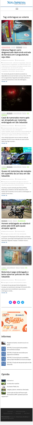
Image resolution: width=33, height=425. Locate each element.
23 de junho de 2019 (21, 280)
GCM (15, 234)
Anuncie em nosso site (7, 413)
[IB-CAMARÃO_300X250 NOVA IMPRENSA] (14, 311)
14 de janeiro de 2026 (21, 179)
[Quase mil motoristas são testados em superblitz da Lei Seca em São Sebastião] (16, 156)
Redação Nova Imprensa (8, 60)
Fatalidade (7, 131)
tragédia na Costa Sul (13, 134)
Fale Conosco (27, 413)
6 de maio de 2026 (20, 60)
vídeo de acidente (19, 71)
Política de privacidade (20, 411)
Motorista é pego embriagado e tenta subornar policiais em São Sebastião (15, 274)
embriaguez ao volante (22, 66)
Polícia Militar (12, 71)
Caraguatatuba (5, 47)
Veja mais (6, 81)
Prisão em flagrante (16, 133)
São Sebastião (24, 133)
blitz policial (6, 181)
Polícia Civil (9, 133)
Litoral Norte (18, 131)
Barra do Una (16, 128)
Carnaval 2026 (12, 181)
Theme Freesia (19, 416)
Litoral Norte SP (14, 67)
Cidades (13, 47)
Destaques (19, 47)
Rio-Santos (26, 183)
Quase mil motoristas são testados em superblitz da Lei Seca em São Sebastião (16, 173)
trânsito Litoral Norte (19, 185)
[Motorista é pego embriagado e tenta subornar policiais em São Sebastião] (16, 255)
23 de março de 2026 (21, 125)
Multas (5, 183)
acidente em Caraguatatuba (19, 62)
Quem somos (10, 411)
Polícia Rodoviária (12, 183)
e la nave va (10, 380)
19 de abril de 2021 (20, 231)
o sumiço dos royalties (13, 383)
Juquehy (12, 131)
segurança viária (10, 185)
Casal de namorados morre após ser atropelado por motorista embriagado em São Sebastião (15, 120)
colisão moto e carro (10, 129)
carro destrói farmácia (23, 64)
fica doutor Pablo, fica (13, 386)
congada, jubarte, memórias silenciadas (18, 389)
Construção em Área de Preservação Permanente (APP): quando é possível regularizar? (14, 394)
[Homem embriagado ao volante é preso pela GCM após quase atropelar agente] (16, 209)
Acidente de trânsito (7, 62)
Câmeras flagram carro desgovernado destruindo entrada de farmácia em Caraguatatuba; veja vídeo (16, 53)
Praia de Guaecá (20, 183)
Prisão (18, 234)
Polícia (25, 47)
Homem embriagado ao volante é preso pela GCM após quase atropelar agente (15, 225)
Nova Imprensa (17, 113)
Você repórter (18, 413)
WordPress (25, 416)
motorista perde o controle (13, 69)
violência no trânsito (23, 134)
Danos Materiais (13, 66)
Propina (24, 282)
